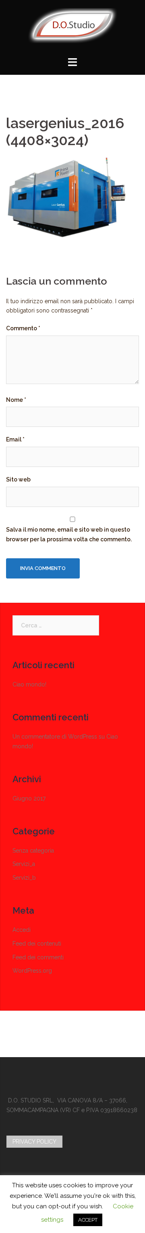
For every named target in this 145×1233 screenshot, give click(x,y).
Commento (23, 328)
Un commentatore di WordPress (54, 736)
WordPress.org (32, 970)
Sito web (18, 479)
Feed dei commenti (38, 957)
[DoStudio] (73, 28)
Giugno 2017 (29, 798)
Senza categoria (33, 850)
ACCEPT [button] (87, 1220)
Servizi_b (24, 877)
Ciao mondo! (29, 684)
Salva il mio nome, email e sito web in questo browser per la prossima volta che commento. (69, 534)
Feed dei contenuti (36, 943)
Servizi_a (23, 864)
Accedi (21, 930)
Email (15, 439)
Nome (16, 400)
